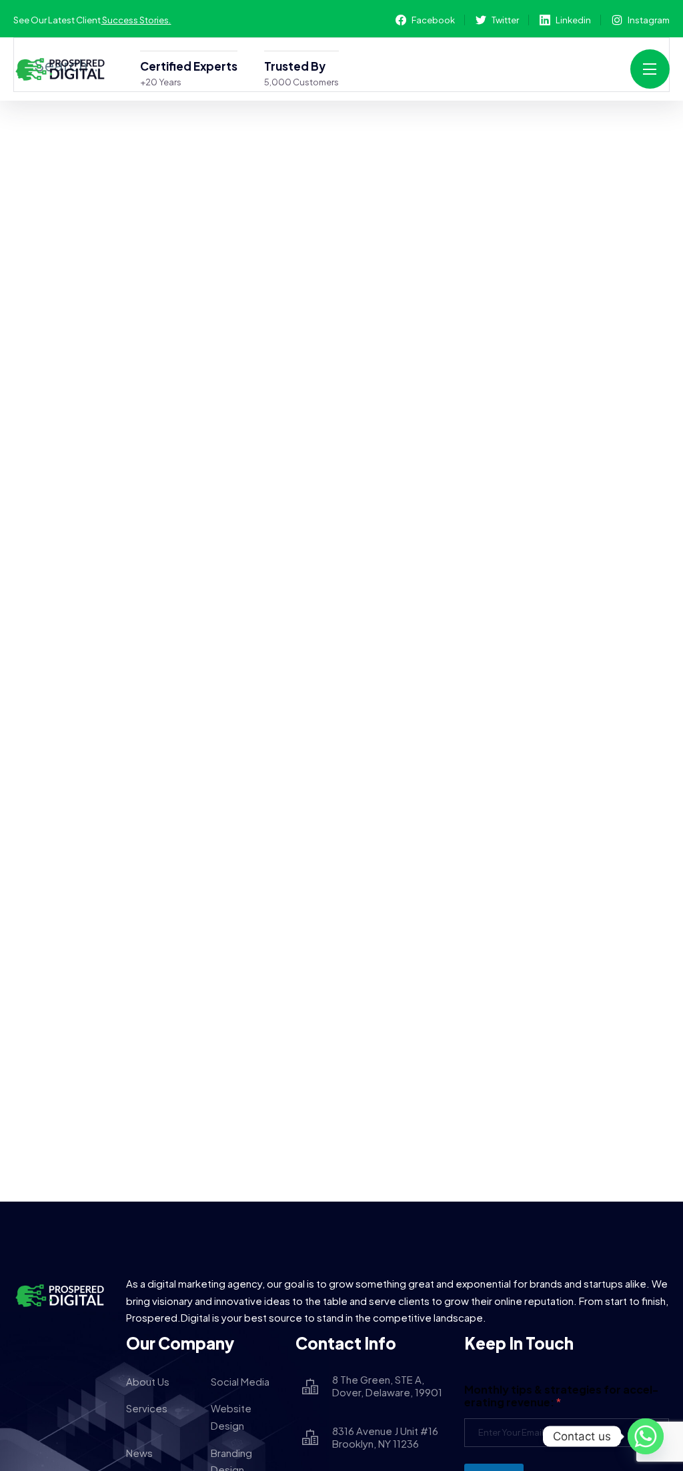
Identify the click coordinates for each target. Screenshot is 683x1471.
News (139, 1452)
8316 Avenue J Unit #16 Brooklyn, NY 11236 (385, 1437)
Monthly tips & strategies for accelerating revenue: (561, 1395)
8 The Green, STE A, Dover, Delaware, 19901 (387, 1386)
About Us (147, 1381)
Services (146, 1408)
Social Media (240, 1381)
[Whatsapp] (646, 1436)
